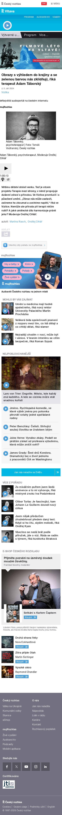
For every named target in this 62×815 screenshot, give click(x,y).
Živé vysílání (11, 277)
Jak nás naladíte (41, 706)
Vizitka (5, 92)
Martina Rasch (18, 221)
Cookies (7, 807)
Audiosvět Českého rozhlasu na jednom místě (25, 291)
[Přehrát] (5, 168)
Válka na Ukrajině (12, 706)
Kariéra (36, 720)
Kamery (56, 17)
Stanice (7, 715)
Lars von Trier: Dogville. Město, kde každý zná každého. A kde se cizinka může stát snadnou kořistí (29, 397)
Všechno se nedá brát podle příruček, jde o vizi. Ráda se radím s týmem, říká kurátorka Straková (36, 535)
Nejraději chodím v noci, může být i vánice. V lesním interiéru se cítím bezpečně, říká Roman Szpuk (37, 338)
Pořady (26, 270)
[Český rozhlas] (11, 3)
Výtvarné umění (12, 35)
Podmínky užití (37, 807)
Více (43, 35)
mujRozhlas (8, 255)
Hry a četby (11, 264)
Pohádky (9, 270)
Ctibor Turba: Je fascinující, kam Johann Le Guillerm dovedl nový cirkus (35, 505)
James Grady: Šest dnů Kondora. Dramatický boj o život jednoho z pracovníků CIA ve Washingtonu (31, 456)
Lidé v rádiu (38, 715)
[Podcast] (2, 179)
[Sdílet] (8, 179)
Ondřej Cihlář (35, 221)
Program (29, 17)
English (51, 807)
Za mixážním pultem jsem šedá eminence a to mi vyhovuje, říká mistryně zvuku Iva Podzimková (35, 490)
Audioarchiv (43, 17)
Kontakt (36, 724)
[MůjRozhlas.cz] (6, 107)
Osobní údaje (20, 807)
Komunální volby (12, 710)
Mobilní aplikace (12, 748)
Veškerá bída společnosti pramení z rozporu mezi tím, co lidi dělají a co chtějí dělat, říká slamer (36, 323)
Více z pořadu (12, 482)
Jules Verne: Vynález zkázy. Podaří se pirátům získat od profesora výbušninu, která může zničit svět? (34, 441)
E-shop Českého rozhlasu (21, 551)
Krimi (28, 264)
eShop (6, 720)
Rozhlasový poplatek (43, 729)
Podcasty (8, 744)
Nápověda (38, 710)
